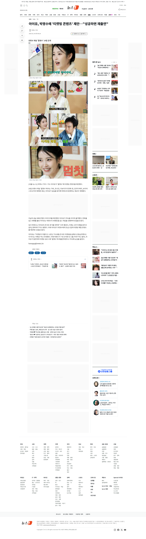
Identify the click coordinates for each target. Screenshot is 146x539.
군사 (91, 449)
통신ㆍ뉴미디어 (36, 482)
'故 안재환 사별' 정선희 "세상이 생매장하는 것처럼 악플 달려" (47, 327)
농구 (80, 491)
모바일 (33, 485)
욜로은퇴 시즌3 (103, 391)
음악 (68, 487)
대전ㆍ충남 (69, 459)
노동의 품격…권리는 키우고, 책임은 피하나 (108, 404)
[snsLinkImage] (115, 530)
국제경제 (57, 459)
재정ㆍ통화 (46, 449)
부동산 (22, 477)
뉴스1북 (116, 491)
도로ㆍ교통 (58, 499)
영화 (68, 485)
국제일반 (57, 470)
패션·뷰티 (116, 462)
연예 (30, 19)
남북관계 (92, 457)
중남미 (57, 457)
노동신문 (90, 9)
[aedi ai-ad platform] (38, 44)
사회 (33, 444)
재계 (115, 449)
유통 (115, 457)
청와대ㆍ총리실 (24, 447)
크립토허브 (55, 9)
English (84, 9)
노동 (33, 455)
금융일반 (104, 447)
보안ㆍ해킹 (35, 489)
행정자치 (69, 447)
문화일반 (57, 489)
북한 (91, 444)
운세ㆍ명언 (58, 497)
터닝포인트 (116, 489)
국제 (56, 444)
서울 (68, 449)
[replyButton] (22, 30)
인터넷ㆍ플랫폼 (36, 480)
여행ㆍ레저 (58, 495)
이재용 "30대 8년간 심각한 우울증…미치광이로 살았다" (46, 337)
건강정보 (57, 493)
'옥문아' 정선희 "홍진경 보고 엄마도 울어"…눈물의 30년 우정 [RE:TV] (68, 265)
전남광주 (69, 464)
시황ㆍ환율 (104, 457)
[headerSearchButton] (27, 5)
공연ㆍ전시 (58, 480)
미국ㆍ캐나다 (58, 449)
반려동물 (57, 501)
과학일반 (34, 493)
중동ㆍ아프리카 (59, 455)
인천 (68, 453)
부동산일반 (23, 480)
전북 (68, 462)
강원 (68, 455)
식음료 (115, 464)
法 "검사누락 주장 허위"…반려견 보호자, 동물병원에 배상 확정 (104, 98)
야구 (80, 480)
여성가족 (34, 464)
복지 (33, 453)
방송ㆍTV (69, 482)
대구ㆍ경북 (69, 466)
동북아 (57, 447)
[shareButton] (22, 26)
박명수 (37, 253)
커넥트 (121, 5)
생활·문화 (58, 477)
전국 (68, 444)
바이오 (45, 477)
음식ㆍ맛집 (58, 505)
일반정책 (22, 482)
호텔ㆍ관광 (116, 466)
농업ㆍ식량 (46, 457)
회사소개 (58, 514)
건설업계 (22, 489)
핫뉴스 (94, 247)
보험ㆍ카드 (104, 453)
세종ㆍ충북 (69, 457)
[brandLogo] (73, 7)
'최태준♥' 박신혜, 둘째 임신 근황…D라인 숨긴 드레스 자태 (47, 332)
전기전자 (116, 451)
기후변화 (57, 462)
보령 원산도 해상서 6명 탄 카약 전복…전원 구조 (85, 1)
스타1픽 (116, 485)
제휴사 (104, 477)
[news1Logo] (27, 523)
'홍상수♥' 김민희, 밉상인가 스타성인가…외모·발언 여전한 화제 (48, 334)
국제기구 (57, 464)
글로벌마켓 (104, 482)
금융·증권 (105, 444)
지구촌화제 (58, 468)
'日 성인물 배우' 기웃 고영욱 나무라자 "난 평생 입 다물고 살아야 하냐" (109, 275)
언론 (56, 491)
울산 (68, 470)
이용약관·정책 (79, 514)
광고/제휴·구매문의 (68, 514)
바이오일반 (46, 487)
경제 (45, 444)
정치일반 (22, 453)
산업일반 (116, 447)
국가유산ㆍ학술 (59, 487)
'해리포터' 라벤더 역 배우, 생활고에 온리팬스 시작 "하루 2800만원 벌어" (109, 268)
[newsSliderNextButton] (116, 62)
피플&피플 (58, 466)
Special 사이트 (118, 477)
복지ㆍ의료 (46, 480)
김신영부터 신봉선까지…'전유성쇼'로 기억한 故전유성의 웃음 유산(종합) (51, 1)
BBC (103, 480)
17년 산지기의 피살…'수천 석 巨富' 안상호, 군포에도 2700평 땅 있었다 (109, 283)
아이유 (43, 253)
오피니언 (95, 378)
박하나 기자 (35, 30)
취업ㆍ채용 (116, 468)
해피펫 (61, 9)
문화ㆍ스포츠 (93, 455)
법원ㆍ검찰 (35, 449)
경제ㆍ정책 (46, 447)
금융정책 (104, 449)
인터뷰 (68, 491)
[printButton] (22, 40)
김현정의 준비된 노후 (105, 381)
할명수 (31, 253)
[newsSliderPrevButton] (112, 62)
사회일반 (34, 466)
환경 (33, 457)
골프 (80, 493)
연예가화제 (69, 480)
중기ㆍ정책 (116, 455)
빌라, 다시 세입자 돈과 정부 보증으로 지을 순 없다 (108, 413)
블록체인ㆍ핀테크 (106, 462)
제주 (68, 472)
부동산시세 (23, 487)
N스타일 (69, 493)
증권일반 (104, 455)
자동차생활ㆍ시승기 (60, 503)
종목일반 (81, 495)
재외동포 (81, 451)
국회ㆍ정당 (23, 449)
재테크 (103, 459)
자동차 (115, 453)
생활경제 (116, 459)
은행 (103, 451)
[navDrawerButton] (21, 5)
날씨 (33, 459)
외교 (80, 444)
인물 (33, 462)
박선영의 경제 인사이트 (105, 410)
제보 (125, 5)
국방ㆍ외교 (81, 447)
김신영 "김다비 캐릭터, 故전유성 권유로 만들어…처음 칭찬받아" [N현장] (119, 1)
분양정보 (22, 485)
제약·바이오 (47, 482)
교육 (33, 451)
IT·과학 (34, 477)
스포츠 (94, 175)
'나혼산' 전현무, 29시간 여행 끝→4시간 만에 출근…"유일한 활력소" (39, 265)
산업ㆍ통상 (46, 451)
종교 (56, 485)
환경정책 (46, 459)
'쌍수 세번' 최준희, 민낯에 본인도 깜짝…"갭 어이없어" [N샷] (103, 75)
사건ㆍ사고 (35, 447)
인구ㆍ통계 (46, 453)
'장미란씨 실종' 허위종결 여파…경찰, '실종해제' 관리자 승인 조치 (103, 83)
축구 (80, 485)
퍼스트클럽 (116, 493)
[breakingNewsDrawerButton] (24, 5)
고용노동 (46, 455)
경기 (68, 451)
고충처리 (88, 514)
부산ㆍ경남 (69, 468)
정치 (21, 444)
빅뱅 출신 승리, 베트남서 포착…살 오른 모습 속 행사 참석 (46, 330)
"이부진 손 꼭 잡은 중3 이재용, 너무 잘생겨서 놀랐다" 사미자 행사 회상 (109, 252)
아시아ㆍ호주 (58, 451)
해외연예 (69, 489)
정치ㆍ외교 (93, 447)
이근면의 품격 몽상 (104, 400)
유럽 (56, 453)
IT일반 (33, 487)
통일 (80, 449)
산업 (115, 444)
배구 (80, 489)
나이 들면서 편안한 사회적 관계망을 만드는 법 (108, 385)
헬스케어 (46, 485)
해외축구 (81, 487)
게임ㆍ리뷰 (35, 491)
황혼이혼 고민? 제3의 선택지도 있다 (108, 394)
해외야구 (81, 482)
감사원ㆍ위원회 (24, 451)
